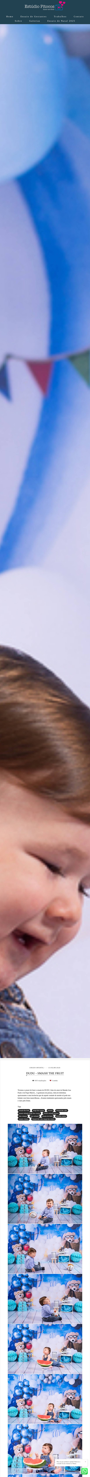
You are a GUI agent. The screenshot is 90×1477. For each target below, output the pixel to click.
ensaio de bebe (47, 1116)
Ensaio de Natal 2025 (61, 21)
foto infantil (35, 1116)
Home (9, 16)
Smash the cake (61, 1110)
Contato (79, 16)
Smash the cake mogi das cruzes (43, 1119)
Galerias (34, 21)
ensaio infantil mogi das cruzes (29, 1113)
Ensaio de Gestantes (34, 16)
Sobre (18, 21)
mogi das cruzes (38, 1110)
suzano (50, 1110)
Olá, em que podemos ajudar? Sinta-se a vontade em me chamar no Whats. (68, 1462)
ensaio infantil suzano (51, 1113)
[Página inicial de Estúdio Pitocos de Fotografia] (45, 5)
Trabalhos (60, 16)
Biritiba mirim (61, 1116)
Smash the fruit (24, 1110)
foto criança (23, 1116)
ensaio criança (24, 1119)
